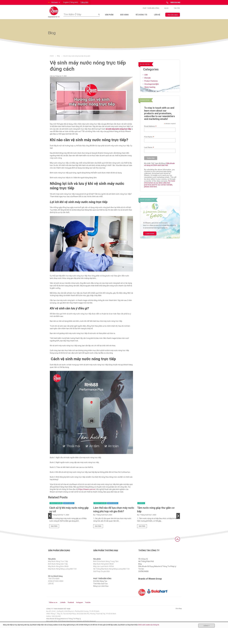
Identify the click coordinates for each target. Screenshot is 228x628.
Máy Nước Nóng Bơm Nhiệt (58, 566)
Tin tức (177, 8)
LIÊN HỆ (157, 15)
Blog (166, 8)
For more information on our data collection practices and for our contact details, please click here (159, 184)
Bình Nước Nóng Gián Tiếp (58, 564)
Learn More (149, 234)
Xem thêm (54, 526)
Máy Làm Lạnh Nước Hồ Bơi (103, 566)
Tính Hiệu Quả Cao (100, 584)
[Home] (54, 12)
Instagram (79, 602)
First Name (149, 137)
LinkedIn (63, 602)
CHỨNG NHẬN (143, 571)
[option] (70, 516)
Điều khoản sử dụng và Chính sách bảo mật (159, 164)
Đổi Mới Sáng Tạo (100, 581)
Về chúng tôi (143, 559)
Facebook (71, 602)
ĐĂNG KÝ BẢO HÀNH (55, 581)
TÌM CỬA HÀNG (172, 15)
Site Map (179, 608)
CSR (146, 75)
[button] (53, 2)
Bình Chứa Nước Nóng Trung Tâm (106, 561)
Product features (151, 81)
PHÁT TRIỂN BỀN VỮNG (151, 8)
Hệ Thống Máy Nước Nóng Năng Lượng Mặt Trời (111, 569)
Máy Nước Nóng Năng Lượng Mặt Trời (62, 569)
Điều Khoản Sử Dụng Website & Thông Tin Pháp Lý (157, 566)
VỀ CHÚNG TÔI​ (141, 15)
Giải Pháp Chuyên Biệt (101, 571)
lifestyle (147, 78)
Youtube (87, 602)
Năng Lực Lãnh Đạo (101, 586)
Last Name (149, 147)
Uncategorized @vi (151, 84)
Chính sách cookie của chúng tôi (148, 625)
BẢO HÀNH (124, 15)
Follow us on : (53, 602)
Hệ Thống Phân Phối (146, 561)
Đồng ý (206, 626)
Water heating (149, 87)
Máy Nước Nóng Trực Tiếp (58, 561)
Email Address (150, 126)
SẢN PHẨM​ (109, 15)
